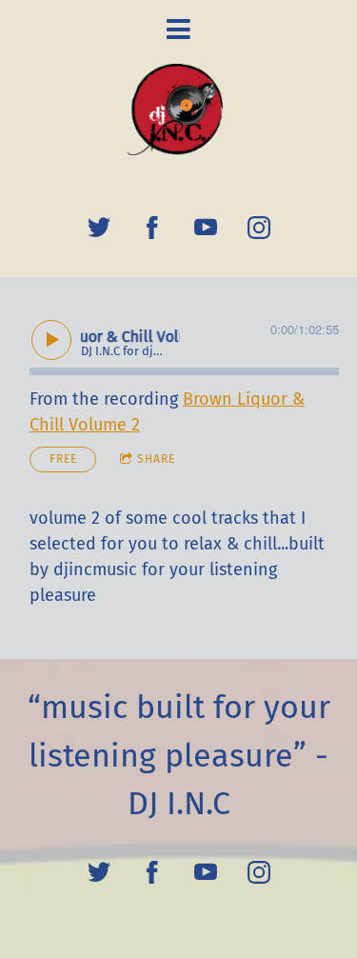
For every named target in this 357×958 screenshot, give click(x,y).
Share (156, 459)
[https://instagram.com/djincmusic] (259, 227)
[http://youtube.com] (205, 227)
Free (63, 459)
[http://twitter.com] (99, 227)
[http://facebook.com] (152, 227)
